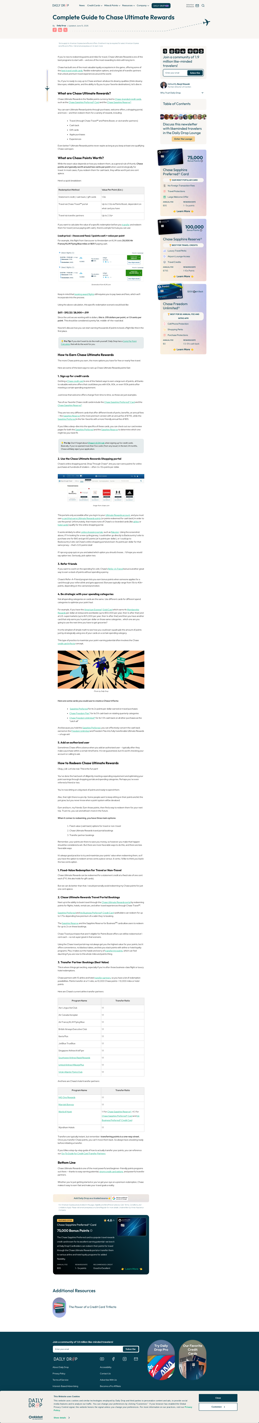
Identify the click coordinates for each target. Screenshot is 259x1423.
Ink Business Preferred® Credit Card (97, 912)
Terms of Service (60, 1379)
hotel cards (63, 524)
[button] (82, 5)
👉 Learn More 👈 (131, 1268)
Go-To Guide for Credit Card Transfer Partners (83, 1153)
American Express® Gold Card (98, 609)
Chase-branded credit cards (128, 99)
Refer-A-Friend (115, 568)
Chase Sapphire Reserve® (119, 102)
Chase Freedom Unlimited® (82, 718)
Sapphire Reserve (71, 415)
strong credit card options (111, 1171)
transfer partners (102, 977)
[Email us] (136, 1359)
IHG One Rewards (67, 1097)
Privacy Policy (59, 1373)
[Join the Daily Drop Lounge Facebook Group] (113, 1359)
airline (136, 521)
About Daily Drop (61, 1367)
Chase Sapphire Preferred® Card (84, 102)
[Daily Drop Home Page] (61, 5)
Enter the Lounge (183, 139)
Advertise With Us (108, 1379)
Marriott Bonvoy (66, 1104)
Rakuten (115, 532)
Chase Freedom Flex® (79, 713)
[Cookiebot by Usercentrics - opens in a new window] (36, 1418)
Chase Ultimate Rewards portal (116, 902)
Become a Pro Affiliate (110, 1386)
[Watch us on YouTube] (102, 1359)
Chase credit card (75, 381)
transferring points (114, 950)
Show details (60, 1418)
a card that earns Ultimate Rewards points (81, 518)
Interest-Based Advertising (65, 1386)
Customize (217, 1407)
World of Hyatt (65, 1111)
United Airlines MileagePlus (71, 1064)
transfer (126, 224)
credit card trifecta (66, 643)
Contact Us (105, 1373)
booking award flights (84, 294)
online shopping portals (92, 532)
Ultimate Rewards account (117, 515)
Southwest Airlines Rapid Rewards (74, 1057)
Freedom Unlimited (80, 731)
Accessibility (105, 1367)
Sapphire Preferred (67, 419)
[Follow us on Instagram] (125, 1359)
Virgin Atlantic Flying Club (70, 1072)
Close (218, 1398)
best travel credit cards (72, 70)
